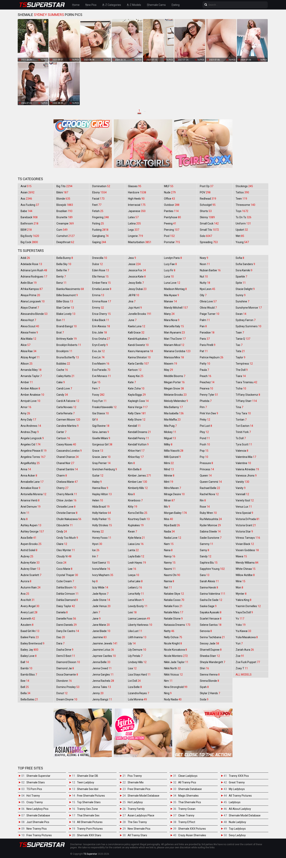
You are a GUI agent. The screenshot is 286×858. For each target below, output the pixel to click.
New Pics (91, 4)
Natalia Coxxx (174, 599)
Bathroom (29, 223)
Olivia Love (208, 301)
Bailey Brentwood (32, 643)
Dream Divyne (66, 699)
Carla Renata (65, 413)
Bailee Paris (30, 637)
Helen (97, 500)
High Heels (136, 198)
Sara (204, 575)
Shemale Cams (156, 4)
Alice (25, 345)
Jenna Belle (101, 662)
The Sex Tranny (137, 822)
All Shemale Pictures (90, 822)
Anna (26, 469)
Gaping (99, 242)
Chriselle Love (65, 506)
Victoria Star (244, 531)
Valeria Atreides (247, 469)
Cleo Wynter (65, 550)
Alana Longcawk (33, 301)
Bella (25, 693)
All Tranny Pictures (240, 795)
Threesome (245, 204)
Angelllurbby (30, 463)
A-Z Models (134, 4)
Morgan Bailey (175, 512)
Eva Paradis (101, 369)
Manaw (170, 301)
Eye (96, 382)
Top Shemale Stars (89, 802)
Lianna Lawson (139, 618)
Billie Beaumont (67, 295)
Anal (26, 186)
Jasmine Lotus (103, 649)
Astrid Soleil (29, 550)
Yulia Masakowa (247, 637)
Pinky (205, 419)
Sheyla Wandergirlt (212, 662)
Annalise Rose (30, 488)
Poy (204, 456)
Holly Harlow (101, 512)
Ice (95, 550)
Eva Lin (98, 357)
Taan (240, 332)
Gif (95, 419)
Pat (204, 351)
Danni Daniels (66, 624)
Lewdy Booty (137, 606)
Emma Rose (101, 301)
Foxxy (98, 394)
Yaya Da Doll (244, 612)
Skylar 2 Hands (210, 693)
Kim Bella (134, 469)
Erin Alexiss (101, 326)
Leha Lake (135, 581)
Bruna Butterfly (67, 357)
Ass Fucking (30, 204)
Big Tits (64, 186)
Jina (131, 301)
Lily (132, 643)
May (168, 369)
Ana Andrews (31, 425)
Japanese (137, 211)
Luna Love (172, 282)
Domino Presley (67, 687)
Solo (206, 235)
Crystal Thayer (67, 575)
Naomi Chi (172, 575)
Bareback (29, 217)
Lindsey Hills (137, 662)
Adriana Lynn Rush (34, 270)
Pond (205, 438)
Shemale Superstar (38, 775)
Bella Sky (63, 264)
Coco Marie (64, 568)
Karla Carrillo (138, 363)
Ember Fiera (101, 282)
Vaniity (242, 481)
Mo (167, 506)
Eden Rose (100, 270)
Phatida (205, 400)
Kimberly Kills (138, 488)
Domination (101, 186)
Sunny (241, 295)
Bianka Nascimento (70, 289)
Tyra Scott (244, 444)
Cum (62, 229)
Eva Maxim (100, 363)
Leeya (133, 575)
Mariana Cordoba (177, 351)
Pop (204, 450)
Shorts (206, 211)
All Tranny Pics (187, 782)
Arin (25, 512)
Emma (98, 295)
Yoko (241, 624)
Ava (25, 593)
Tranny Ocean (186, 808)
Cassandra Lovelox (69, 450)
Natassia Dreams (177, 624)
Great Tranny (237, 782)
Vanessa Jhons (246, 475)
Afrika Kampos (32, 289)
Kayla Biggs (137, 394)
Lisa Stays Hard (139, 674)
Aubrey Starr (30, 568)
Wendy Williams (247, 562)
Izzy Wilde (100, 587)
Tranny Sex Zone (87, 808)
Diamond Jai (65, 668)
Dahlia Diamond (67, 599)
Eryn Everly (100, 345)
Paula (204, 369)
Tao (239, 345)
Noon (205, 264)
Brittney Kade (66, 338)
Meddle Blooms (174, 376)
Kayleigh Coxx (138, 400)
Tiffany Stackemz (248, 394)
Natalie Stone (173, 618)
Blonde (63, 198)
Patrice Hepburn (211, 357)
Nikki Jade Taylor (176, 662)
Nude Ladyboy (237, 822)
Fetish (97, 211)
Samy (204, 550)
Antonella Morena (33, 494)
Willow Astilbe (245, 575)
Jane (96, 618)
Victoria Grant (246, 525)
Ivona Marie (101, 568)
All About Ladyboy (240, 808)
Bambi (26, 668)
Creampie (65, 223)
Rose (205, 506)
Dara (60, 643)
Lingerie (135, 235)
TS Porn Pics (34, 789)
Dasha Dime (64, 649)
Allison (26, 363)
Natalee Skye (174, 593)
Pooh (205, 444)
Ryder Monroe (210, 525)
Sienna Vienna (210, 674)
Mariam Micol (174, 345)
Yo (240, 618)
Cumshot (65, 235)
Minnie (169, 475)
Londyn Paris (173, 257)
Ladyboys (234, 802)
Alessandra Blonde (34, 313)
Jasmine (99, 637)
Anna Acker (29, 475)
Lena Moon (136, 599)
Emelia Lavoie (101, 289)
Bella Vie (62, 270)
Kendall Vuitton (138, 444)
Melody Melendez (176, 400)
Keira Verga (137, 407)
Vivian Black (245, 544)
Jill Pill (133, 295)
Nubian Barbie (210, 270)
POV (205, 192)
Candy (62, 394)
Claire (61, 544)
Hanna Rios (100, 488)
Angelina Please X (33, 450)
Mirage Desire (174, 494)
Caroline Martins (67, 425)
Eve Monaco (101, 376)
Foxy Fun (99, 400)
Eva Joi (98, 351)
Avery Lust (29, 612)
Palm (205, 320)
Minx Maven (172, 488)
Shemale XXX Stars (89, 835)
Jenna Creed (102, 668)
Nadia (169, 531)
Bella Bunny (64, 257)
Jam (96, 612)
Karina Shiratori (139, 357)
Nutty (205, 282)
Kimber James (139, 475)
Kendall (134, 425)
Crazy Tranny (34, 802)
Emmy (98, 307)
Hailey (97, 481)
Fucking (100, 229)
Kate (132, 382)
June (132, 320)
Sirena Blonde (209, 680)
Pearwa (206, 388)
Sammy (206, 544)
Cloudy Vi (63, 556)
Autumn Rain (30, 587)
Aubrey (27, 556)
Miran (169, 500)
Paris (205, 338)
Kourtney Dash (139, 519)
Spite (241, 282)
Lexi (132, 612)
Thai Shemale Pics (189, 802)
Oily (203, 295)
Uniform (243, 223)
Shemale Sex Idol (87, 789)
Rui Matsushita (211, 519)
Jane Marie (101, 624)
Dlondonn (64, 680)
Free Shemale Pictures (91, 795)
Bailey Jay (29, 649)
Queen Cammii (211, 481)
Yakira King (243, 599)
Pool (169, 235)
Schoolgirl (208, 204)
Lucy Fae (170, 264)
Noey (204, 257)
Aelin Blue (29, 282)
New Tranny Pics (36, 828)
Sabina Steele (210, 531)
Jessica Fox (137, 270)
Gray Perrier (101, 463)
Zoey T (242, 668)
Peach (205, 376)
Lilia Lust (135, 631)
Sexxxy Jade (209, 643)
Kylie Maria (136, 537)
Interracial (137, 204)
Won (239, 587)
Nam (169, 544)
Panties (171, 211)
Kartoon (134, 369)
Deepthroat (65, 242)
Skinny (207, 217)
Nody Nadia (173, 699)
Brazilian (64, 211)
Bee (25, 680)
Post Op (206, 186)
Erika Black (100, 320)
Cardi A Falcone (67, 400)
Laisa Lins (136, 544)
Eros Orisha (101, 338)
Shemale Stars (35, 782)
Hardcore (137, 192)
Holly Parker (101, 519)
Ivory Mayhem (102, 575)
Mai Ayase (171, 295)
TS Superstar (90, 854)
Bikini (62, 192)
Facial (98, 198)
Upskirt (242, 229)
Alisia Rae (28, 351)
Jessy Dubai (137, 289)
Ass (26, 198)
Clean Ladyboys (187, 775)
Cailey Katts (65, 376)
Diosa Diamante (67, 674)
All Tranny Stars (137, 835)
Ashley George (32, 531)
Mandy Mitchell (176, 307)
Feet (96, 204)
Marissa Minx (174, 357)
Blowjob (64, 204)
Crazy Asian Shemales (192, 835)
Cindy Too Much (67, 537)
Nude (170, 192)
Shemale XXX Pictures (192, 828)
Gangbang (100, 235)
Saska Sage (208, 606)
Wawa (241, 556)
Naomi (170, 568)
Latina (134, 223)
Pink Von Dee (209, 413)
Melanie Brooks (175, 394)
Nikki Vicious (173, 674)
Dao (60, 637)
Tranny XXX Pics (239, 775)
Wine (240, 581)
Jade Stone (101, 599)
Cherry (62, 488)
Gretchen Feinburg (104, 469)
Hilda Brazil (101, 506)
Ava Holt (28, 599)
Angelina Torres (33, 456)
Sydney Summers (248, 326)
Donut (62, 693)
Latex (133, 217)
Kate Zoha (136, 388)
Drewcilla (99, 257)
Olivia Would (208, 307)
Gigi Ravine (100, 425)
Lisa (132, 668)
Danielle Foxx (66, 618)
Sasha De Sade (211, 599)
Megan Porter (174, 382)
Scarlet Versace (210, 618)
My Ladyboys (237, 789)
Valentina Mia (246, 456)
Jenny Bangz (102, 699)
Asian (27, 192)
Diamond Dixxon (68, 662)
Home (76, 4)
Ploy (204, 432)
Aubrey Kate (30, 562)
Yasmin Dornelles (248, 606)
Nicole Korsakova (175, 649)
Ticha (241, 388)
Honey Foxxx (101, 537)
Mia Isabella (174, 413)
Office (169, 198)
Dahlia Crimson (67, 593)
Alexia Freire (29, 332)
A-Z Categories (111, 4)
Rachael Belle (210, 488)
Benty (61, 276)
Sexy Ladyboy (237, 835)
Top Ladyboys (237, 828)
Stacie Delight (245, 289)
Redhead (208, 198)
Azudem (27, 624)
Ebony (99, 192)
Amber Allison (30, 388)
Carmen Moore (68, 419)
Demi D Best (65, 655)
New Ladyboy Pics (37, 808)
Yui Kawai (243, 631)
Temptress (244, 363)
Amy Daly (28, 419)
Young (242, 242)
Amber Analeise (32, 394)
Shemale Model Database (143, 795)
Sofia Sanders (245, 264)
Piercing (171, 229)
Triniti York (243, 432)
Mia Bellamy (173, 407)
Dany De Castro (67, 631)
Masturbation (139, 242)
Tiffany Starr (246, 400)
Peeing (170, 223)
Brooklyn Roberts (68, 345)
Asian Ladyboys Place (141, 815)
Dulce (97, 264)
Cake (60, 382)
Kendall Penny (138, 438)
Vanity (241, 488)
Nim (168, 680)
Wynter (241, 593)
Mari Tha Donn (175, 338)
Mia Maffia (172, 419)
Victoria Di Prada (248, 519)
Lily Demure (137, 649)
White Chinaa (245, 568)
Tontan (241, 419)
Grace (97, 450)
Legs (133, 229)
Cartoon (63, 438)
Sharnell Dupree (211, 649)
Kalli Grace (136, 332)
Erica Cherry (101, 313)
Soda (204, 699)
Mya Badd (172, 525)
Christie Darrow (66, 512)
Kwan (132, 531)
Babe (26, 211)
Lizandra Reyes (138, 693)
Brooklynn (64, 351)
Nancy (169, 556)
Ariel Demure (30, 506)
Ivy (95, 581)
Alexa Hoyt (28, 320)
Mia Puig (170, 425)
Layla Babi (136, 556)
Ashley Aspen (31, 525)
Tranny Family (136, 808)
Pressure (206, 463)
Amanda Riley (31, 369)
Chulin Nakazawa (68, 519)
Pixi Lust (206, 425)
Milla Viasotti (173, 450)
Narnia (169, 581)
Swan (241, 313)
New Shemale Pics (139, 828)
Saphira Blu (209, 562)
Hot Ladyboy (135, 802)
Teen (241, 198)
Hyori (97, 544)
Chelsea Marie (67, 481)
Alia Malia (28, 338)
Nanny (169, 562)
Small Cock (209, 223)
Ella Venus (100, 276)
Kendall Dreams (139, 432)
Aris (24, 519)
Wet (240, 235)
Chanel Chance (67, 456)
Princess (207, 469)
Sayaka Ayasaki (210, 612)
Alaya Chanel (30, 307)
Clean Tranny (186, 815)
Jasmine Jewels (105, 643)
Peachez (207, 382)
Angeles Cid (30, 444)
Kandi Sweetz (138, 345)
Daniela (62, 612)
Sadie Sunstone (210, 537)
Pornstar (172, 242)
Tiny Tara (243, 413)
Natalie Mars (173, 612)
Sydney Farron (245, 320)
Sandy (205, 556)
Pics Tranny (135, 775)
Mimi (169, 463)
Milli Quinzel (172, 456)
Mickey (170, 432)
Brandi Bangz (66, 326)
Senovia (206, 631)
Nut (204, 276)
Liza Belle (135, 687)
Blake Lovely (65, 313)
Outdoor (171, 204)
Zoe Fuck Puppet (248, 662)
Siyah (204, 687)
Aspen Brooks (31, 544)
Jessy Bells (136, 282)
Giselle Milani (101, 438)
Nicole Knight (173, 643)
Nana (168, 550)
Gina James (100, 432)
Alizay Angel (30, 357)
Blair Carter (65, 307)
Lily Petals (135, 655)
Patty (205, 363)
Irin (95, 556)
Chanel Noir (65, 463)
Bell (25, 687)
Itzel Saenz (101, 562)
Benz (61, 282)
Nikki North (172, 668)
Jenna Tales (101, 687)
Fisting (98, 223)
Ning (168, 693)
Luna (169, 276)
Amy (25, 413)
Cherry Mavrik (66, 494)
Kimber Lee (137, 481)
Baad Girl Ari (30, 631)
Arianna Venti (30, 500)
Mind (169, 469)
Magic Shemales (188, 795)
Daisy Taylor (65, 606)
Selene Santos (210, 624)
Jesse (134, 264)
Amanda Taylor (31, 376)
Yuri (239, 643)
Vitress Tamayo (248, 537)
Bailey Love (29, 655)
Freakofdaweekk (104, 407)
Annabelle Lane (32, 481)
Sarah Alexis (209, 581)
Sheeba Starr (210, 655)
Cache (62, 369)
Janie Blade (101, 631)
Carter (61, 432)
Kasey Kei (135, 376)
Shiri (204, 668)
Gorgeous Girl (102, 444)
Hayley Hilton (102, 494)
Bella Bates (29, 699)
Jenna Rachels (103, 680)
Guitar (97, 475)
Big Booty (30, 235)
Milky (168, 444)
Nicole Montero (176, 655)
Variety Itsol (245, 500)
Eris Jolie (99, 332)
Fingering (100, 217)
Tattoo (242, 192)
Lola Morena (137, 699)
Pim (203, 407)
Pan (203, 326)
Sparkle (241, 276)
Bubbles (63, 363)
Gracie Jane (101, 456)
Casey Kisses (66, 444)
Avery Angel (30, 606)
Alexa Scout (30, 326)
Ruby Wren (208, 512)
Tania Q (243, 338)
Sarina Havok (209, 587)
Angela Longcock (32, 438)
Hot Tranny (33, 795)
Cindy (61, 531)
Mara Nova (171, 320)
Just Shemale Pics (37, 822)
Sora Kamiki (244, 270)
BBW (26, 229)
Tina (239, 407)
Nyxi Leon (207, 289)
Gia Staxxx (100, 413)
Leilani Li (135, 587)
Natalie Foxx (173, 606)
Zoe (240, 655)
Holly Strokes (102, 525)
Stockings (244, 186)
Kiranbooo (135, 500)
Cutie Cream (65, 581)
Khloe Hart (136, 450)
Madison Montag (175, 289)
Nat (168, 587)
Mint (168, 481)
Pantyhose (172, 217)
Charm (61, 475)
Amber (27, 382)
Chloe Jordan (66, 500)
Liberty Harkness (140, 624)
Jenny (98, 693)
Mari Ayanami (174, 332)
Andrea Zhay (30, 432)
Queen (206, 475)
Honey (98, 531)
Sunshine (242, 301)
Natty (169, 631)
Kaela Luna (136, 326)
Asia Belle (28, 537)
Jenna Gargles (103, 674)
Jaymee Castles (104, 655)
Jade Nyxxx (100, 593)
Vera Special (244, 512)
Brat (60, 332)
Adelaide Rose (31, 264)
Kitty (132, 506)
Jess (132, 257)
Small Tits (209, 229)
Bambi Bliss (29, 674)
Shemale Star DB (87, 775)
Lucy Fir (169, 270)
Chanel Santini (67, 469)
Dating (176, 4)
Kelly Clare (137, 413)
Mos (168, 519)
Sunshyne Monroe (249, 307)
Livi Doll (134, 680)
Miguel (170, 438)
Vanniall (242, 494)
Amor (26, 407)
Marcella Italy (174, 326)
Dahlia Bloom (66, 587)
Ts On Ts (243, 217)
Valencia (242, 450)
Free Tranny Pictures (39, 835)
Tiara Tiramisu (246, 382)
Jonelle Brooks (139, 313)
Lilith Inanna (137, 637)
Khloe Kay (136, 456)
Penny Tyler (209, 394)
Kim (131, 463)
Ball (25, 662)
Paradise (207, 332)
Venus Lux (244, 506)
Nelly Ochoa (173, 637)
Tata (240, 351)
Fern (96, 388)
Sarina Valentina (212, 593)
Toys (242, 211)
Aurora (26, 581)
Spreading (209, 242)
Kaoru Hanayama (140, 351)
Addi (25, 257)
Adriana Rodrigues (34, 276)
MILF (168, 186)
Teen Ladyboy (85, 782)
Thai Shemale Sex (88, 815)
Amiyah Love (30, 400)
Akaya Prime (30, 295)
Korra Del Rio (137, 512)
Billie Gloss (64, 301)
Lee (132, 568)
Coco (61, 562)
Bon (60, 320)
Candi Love (64, 388)
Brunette (64, 217)
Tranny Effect (186, 822)
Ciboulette (64, 525)
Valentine (243, 463)
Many (169, 313)
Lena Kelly (136, 593)
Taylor (240, 357)
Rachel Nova (209, 494)
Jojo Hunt (135, 307)
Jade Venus (101, 606)
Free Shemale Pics (139, 789)
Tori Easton (244, 425)
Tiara (241, 376)
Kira (131, 494)
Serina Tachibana (212, 637)
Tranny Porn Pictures (90, 828)
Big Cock (29, 242)
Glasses (134, 186)
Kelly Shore (136, 419)
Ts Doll (241, 438)
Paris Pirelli (207, 345)
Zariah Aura (245, 649)
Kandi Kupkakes (138, 338)
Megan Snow (174, 388)
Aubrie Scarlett (31, 575)
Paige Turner (209, 313)
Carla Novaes (66, 407)
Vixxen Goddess (247, 550)
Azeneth (28, 618)
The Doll (242, 369)
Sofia (240, 257)
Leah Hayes (137, 562)
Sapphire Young (212, 568)
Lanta (133, 550)
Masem (170, 363)
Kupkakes (136, 525)
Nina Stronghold (175, 687)
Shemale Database (38, 815)
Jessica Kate (137, 276)
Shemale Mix (136, 782)
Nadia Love (172, 537)
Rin (203, 500)
